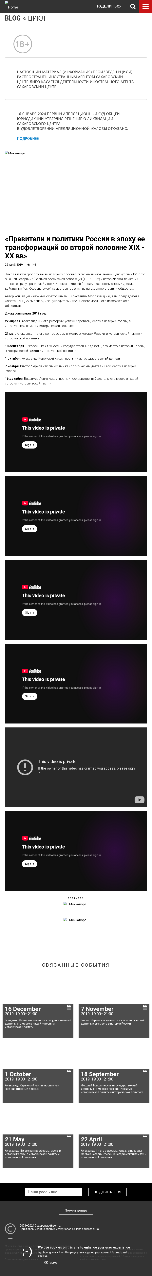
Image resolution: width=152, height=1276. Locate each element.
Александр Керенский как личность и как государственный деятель (32, 1087)
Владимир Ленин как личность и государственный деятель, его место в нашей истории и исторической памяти (38, 1024)
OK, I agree (50, 1262)
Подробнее (28, 138)
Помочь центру (76, 1210)
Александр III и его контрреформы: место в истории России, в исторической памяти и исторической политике (33, 1154)
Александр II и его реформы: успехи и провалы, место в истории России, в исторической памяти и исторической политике (113, 1154)
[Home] (11, 6)
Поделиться (109, 6)
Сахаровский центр (47, 1225)
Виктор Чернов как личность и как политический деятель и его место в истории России (112, 1022)
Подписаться (108, 1192)
